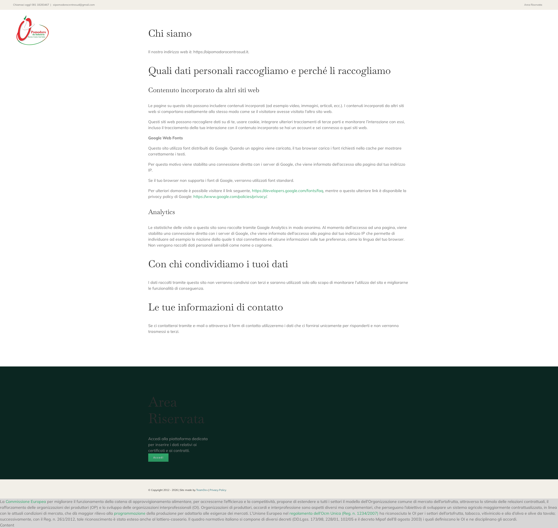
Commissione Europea (26, 501)
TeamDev (202, 490)
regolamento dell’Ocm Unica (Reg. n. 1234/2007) (333, 513)
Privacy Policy (218, 490)
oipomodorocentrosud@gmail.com (73, 4)
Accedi (158, 457)
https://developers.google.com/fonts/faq (287, 190)
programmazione (129, 513)
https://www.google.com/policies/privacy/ (230, 196)
